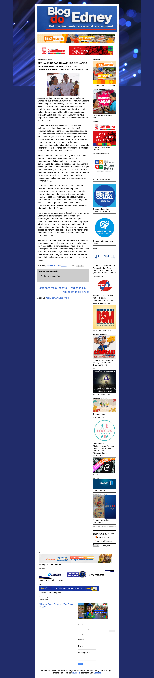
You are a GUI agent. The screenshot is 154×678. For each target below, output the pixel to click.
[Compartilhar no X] (80, 266)
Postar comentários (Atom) (57, 298)
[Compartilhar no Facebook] (81, 266)
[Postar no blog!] (78, 266)
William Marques (104, 541)
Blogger (97, 673)
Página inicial (78, 287)
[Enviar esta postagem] (72, 265)
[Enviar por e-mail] (77, 266)
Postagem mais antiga (75, 291)
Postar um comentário (50, 276)
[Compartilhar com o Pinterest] (83, 266)
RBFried (76, 673)
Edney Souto (103, 537)
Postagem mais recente (52, 287)
